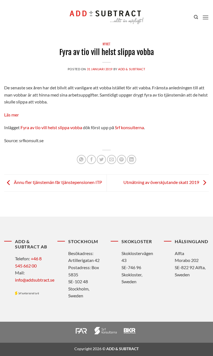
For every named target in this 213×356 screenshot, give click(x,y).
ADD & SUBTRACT (131, 69)
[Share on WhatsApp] (81, 159)
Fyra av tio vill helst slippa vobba (51, 127)
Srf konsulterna (129, 127)
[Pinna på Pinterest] (121, 159)
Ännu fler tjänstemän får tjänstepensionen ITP (57, 182)
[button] (205, 17)
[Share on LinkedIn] (131, 159)
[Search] (196, 17)
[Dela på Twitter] (101, 159)
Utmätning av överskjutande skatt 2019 (161, 182)
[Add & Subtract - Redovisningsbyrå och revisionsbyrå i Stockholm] (106, 17)
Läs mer (11, 114)
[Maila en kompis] (111, 159)
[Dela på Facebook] (91, 159)
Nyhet (107, 44)
